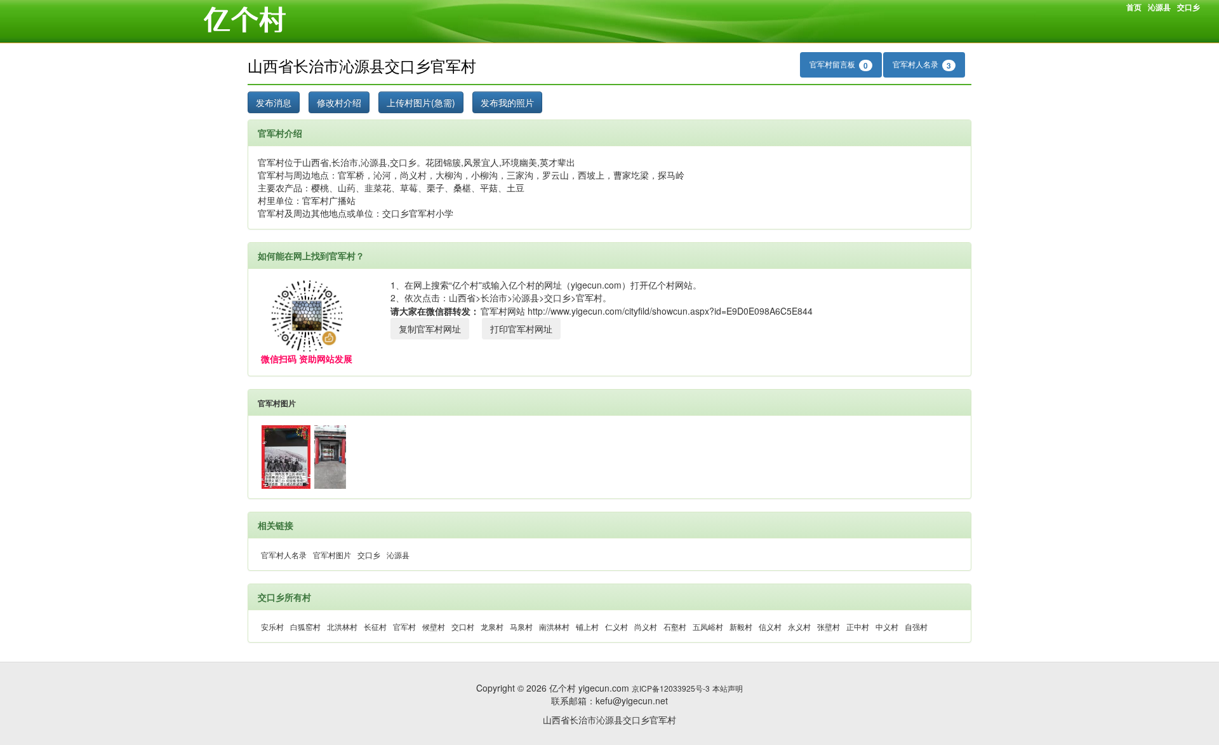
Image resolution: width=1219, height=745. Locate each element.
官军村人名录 (922, 64)
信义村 (770, 626)
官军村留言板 (838, 64)
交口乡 (1188, 7)
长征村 (375, 626)
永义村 (799, 626)
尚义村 (645, 626)
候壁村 (433, 626)
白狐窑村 (305, 626)
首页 (1134, 7)
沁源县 (1159, 7)
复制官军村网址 (430, 328)
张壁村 (828, 626)
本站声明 (727, 688)
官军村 (404, 626)
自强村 (916, 626)
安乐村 (272, 626)
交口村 (462, 626)
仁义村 (616, 626)
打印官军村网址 (521, 328)
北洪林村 (342, 626)
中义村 (887, 626)
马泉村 (521, 626)
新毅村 (740, 626)
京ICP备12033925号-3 (671, 688)
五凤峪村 (708, 626)
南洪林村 (554, 626)
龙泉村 (492, 626)
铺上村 (587, 626)
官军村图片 (277, 403)
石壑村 (674, 626)
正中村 (857, 626)
